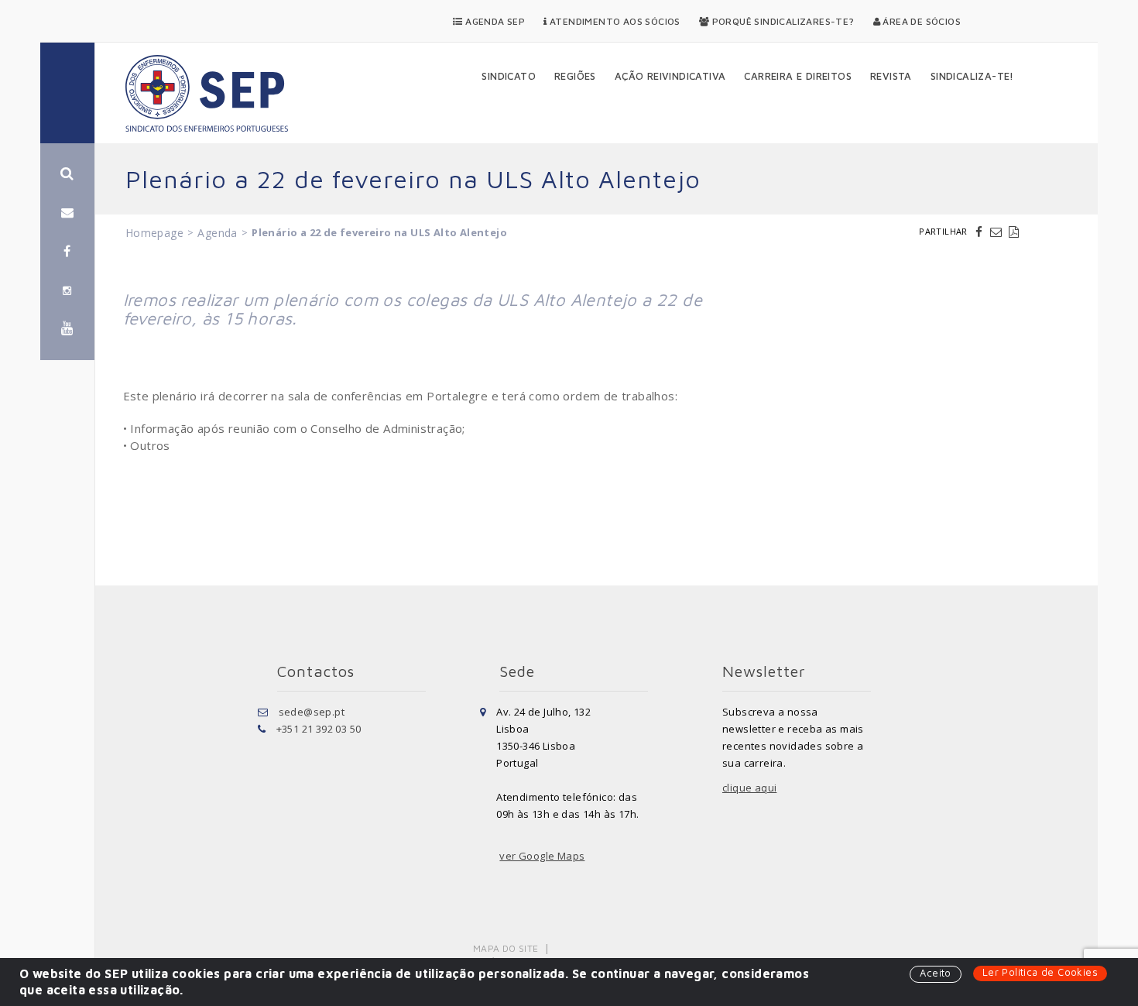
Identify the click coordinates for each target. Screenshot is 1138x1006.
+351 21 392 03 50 (319, 729)
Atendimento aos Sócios (613, 21)
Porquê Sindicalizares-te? (781, 21)
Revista (891, 76)
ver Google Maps (541, 856)
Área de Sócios (920, 21)
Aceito (935, 973)
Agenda (217, 232)
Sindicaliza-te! (972, 76)
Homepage (154, 232)
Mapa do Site (506, 948)
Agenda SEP (494, 21)
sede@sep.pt (311, 712)
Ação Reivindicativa (670, 76)
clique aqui (749, 788)
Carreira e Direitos (798, 76)
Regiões (575, 76)
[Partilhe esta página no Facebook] (980, 231)
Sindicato (509, 76)
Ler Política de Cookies (1040, 972)
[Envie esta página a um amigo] (998, 231)
